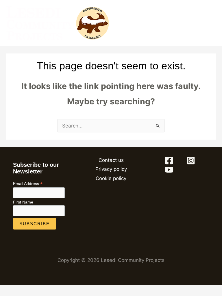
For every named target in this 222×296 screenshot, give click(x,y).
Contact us (111, 160)
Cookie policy (111, 178)
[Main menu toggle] (212, 23)
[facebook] (170, 160)
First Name (23, 202)
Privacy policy (111, 169)
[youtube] (170, 169)
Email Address (27, 183)
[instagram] (191, 160)
